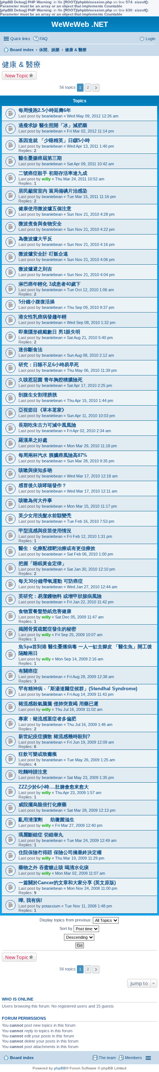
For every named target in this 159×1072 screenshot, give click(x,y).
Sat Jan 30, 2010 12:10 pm (91, 569)
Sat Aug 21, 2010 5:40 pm (90, 337)
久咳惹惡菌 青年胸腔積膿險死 (50, 379)
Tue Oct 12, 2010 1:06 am (90, 290)
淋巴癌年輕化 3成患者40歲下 (49, 284)
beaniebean (52, 116)
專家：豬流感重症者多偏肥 (47, 719)
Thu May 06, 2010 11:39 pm (92, 370)
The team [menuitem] (107, 1057)
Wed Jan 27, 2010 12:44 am (92, 587)
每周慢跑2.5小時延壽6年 (44, 110)
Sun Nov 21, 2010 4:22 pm (91, 229)
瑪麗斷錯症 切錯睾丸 (40, 835)
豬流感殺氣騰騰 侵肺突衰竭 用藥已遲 (58, 703)
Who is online (17, 999)
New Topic (16, 75)
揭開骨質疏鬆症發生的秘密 (47, 629)
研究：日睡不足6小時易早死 (48, 364)
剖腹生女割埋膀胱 (37, 395)
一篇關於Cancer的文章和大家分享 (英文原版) (67, 882)
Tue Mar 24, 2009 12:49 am (91, 840)
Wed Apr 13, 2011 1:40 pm (90, 146)
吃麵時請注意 (32, 772)
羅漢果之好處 (32, 440)
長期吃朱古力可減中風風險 (47, 425)
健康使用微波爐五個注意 (44, 208)
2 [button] (88, 87)
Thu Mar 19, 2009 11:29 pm (79, 858)
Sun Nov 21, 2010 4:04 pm (91, 274)
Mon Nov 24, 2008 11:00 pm (92, 888)
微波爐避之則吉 (35, 269)
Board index (22, 1057)
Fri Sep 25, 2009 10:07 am (78, 634)
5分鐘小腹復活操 (36, 301)
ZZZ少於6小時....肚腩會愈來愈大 (53, 787)
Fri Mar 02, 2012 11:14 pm (90, 131)
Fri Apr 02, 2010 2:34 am (89, 431)
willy (46, 179)
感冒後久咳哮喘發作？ (42, 485)
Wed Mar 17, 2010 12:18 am (92, 476)
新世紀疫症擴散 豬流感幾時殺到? (54, 736)
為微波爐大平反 (35, 238)
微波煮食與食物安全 (40, 223)
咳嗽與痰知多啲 (35, 470)
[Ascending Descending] (79, 937)
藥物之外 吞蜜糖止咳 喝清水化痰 (53, 867)
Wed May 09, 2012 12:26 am (92, 116)
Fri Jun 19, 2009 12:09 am (90, 742)
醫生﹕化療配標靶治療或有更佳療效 (56, 548)
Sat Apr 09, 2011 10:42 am (90, 164)
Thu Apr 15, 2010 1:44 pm (90, 400)
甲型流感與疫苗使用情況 (44, 530)
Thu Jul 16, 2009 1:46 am (89, 724)
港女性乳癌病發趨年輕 (42, 317)
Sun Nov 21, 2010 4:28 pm (91, 214)
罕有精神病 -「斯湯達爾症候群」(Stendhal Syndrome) (77, 688)
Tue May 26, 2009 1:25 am (91, 760)
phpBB (60, 1068)
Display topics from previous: (66, 920)
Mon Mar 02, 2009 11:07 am (80, 873)
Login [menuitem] (150, 38)
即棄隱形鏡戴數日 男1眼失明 (49, 332)
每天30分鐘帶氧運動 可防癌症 (50, 581)
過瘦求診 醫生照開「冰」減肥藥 (52, 125)
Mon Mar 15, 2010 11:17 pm (92, 506)
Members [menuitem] (133, 1057)
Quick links (20, 38)
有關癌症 (28, 671)
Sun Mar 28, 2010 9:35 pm (90, 461)
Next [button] (95, 88)
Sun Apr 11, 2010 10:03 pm (91, 415)
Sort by (67, 928)
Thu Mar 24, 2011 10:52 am (79, 179)
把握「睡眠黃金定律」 (42, 563)
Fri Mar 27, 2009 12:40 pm (78, 825)
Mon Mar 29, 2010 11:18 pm (92, 446)
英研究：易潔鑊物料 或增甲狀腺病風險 (60, 596)
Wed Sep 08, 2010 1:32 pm (91, 322)
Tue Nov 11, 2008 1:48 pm (88, 906)
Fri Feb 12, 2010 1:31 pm (89, 536)
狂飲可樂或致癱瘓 (37, 754)
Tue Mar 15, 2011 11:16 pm (91, 196)
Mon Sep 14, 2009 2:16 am (79, 659)
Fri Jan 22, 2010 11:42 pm (90, 602)
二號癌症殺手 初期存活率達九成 (52, 173)
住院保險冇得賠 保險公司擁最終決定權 (60, 852)
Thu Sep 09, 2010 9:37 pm (90, 307)
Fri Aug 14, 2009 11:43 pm (90, 694)
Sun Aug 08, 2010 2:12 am (90, 355)
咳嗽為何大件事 (35, 500)
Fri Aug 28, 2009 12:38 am (90, 676)
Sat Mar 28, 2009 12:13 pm (91, 810)
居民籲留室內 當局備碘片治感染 (52, 191)
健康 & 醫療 (21, 64)
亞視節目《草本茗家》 (42, 410)
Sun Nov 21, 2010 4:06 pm (91, 259)
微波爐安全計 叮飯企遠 (43, 254)
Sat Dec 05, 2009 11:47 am (79, 617)
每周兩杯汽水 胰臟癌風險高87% (52, 455)
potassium (51, 906)
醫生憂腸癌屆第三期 (40, 158)
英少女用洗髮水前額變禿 (44, 515)
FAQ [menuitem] (44, 38)
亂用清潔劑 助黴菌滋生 (46, 819)
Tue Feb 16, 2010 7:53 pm (90, 521)
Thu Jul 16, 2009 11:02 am (78, 709)
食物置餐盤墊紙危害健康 (44, 611)
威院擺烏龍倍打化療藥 (42, 804)
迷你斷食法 (30, 349)
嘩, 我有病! (30, 900)
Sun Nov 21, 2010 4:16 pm (91, 244)
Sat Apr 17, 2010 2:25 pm (89, 385)
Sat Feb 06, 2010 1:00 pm (90, 554)
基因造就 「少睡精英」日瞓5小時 (54, 140)
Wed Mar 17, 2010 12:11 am (92, 491)
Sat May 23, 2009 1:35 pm (90, 777)
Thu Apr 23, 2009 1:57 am (78, 792)
